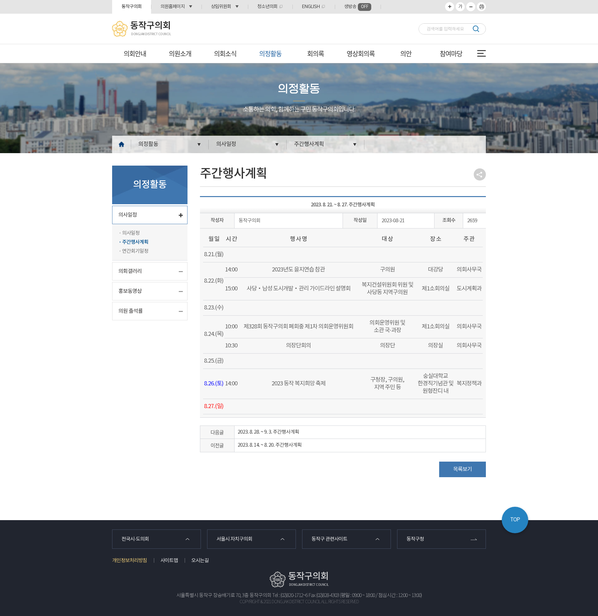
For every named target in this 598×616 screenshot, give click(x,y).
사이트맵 (169, 560)
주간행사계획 (309, 144)
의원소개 (180, 53)
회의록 (315, 53)
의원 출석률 (130, 311)
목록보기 (462, 469)
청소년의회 (267, 6)
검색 (475, 29)
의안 (405, 53)
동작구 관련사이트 (329, 539)
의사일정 (226, 144)
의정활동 (270, 53)
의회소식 (225, 53)
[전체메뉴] (481, 53)
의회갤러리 (130, 271)
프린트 (481, 6)
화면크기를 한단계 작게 (470, 6)
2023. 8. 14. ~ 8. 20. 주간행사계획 (269, 445)
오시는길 (200, 560)
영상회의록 (361, 53)
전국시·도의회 (135, 539)
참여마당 (451, 53)
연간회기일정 (135, 251)
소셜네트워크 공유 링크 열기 (480, 174)
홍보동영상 (130, 291)
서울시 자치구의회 (234, 539)
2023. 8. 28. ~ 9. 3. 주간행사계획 (268, 432)
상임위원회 (221, 6)
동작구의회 (131, 6)
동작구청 (415, 539)
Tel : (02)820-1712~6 (289, 595)
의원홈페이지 (172, 6)
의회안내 (135, 53)
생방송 (356, 6)
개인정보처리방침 (129, 560)
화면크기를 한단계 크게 (449, 6)
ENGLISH (311, 6)
